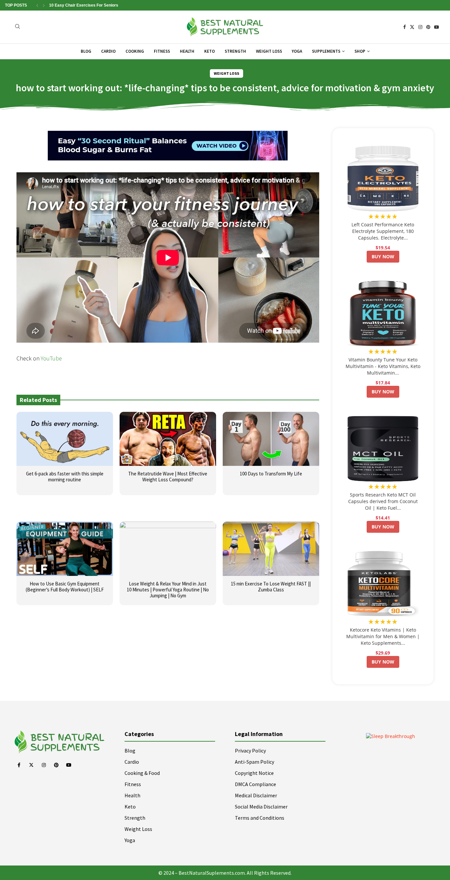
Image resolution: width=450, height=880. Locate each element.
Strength (235, 51)
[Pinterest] (428, 27)
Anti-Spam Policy (254, 761)
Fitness (162, 51)
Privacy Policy (250, 750)
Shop (359, 51)
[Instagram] (420, 27)
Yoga (297, 51)
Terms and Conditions (259, 817)
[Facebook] (404, 27)
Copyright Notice (254, 773)
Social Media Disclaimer (261, 806)
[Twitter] (412, 27)
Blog (86, 51)
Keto (209, 51)
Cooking (135, 51)
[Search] (17, 27)
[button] (37, 5)
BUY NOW (383, 256)
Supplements (326, 51)
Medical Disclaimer (256, 795)
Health (187, 51)
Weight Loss (269, 51)
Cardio (108, 51)
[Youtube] (436, 27)
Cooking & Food (142, 773)
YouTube (51, 358)
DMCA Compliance (255, 784)
